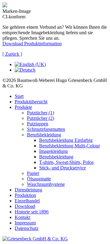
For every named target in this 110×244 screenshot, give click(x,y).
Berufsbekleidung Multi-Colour (69, 145)
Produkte (23, 107)
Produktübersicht (31, 101)
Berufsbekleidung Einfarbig (66, 140)
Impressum (25, 222)
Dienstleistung (28, 189)
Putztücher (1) (40, 112)
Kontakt (22, 217)
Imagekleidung (53, 151)
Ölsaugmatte (39, 178)
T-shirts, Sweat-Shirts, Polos (66, 162)
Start (19, 96)
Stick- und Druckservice (62, 167)
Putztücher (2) (40, 118)
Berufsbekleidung (44, 134)
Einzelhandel (27, 200)
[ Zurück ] (12, 54)
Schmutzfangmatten (46, 129)
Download (25, 206)
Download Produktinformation (32, 43)
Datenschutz (26, 228)
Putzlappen (37, 123)
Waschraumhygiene (46, 184)
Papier (33, 173)
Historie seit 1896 (32, 211)
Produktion (25, 195)
